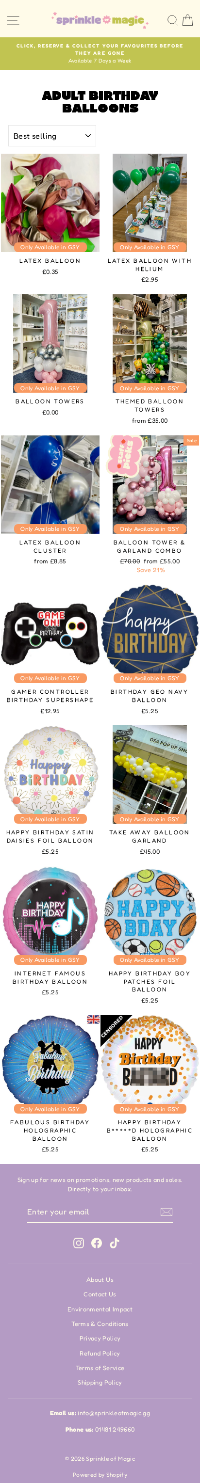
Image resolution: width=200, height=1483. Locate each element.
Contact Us (99, 1294)
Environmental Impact (100, 1309)
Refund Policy (100, 1353)
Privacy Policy (100, 1338)
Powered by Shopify (100, 1474)
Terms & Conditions (99, 1323)
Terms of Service (100, 1367)
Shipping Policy (100, 1382)
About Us (100, 1279)
